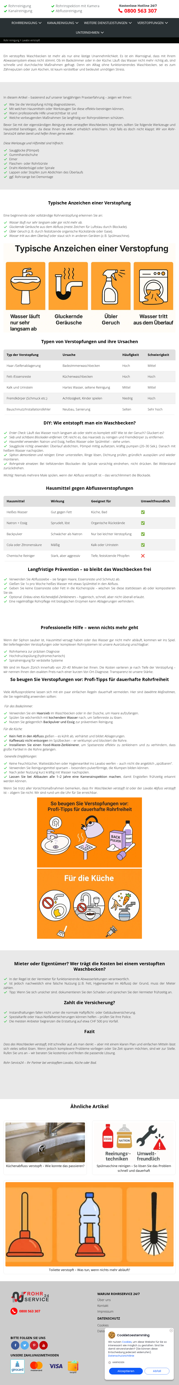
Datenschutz (108, 1318)
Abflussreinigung (69, 10)
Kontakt (102, 1305)
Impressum (105, 1311)
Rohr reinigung (11, 40)
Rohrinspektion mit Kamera (77, 6)
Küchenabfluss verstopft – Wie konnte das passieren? (45, 1166)
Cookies (103, 1325)
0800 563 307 (140, 10)
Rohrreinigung (19, 6)
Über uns (104, 1300)
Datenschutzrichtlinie (121, 1355)
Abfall (157, 1371)
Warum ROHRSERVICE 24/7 (118, 1294)
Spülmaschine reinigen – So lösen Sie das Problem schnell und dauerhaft (134, 1168)
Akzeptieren (125, 1371)
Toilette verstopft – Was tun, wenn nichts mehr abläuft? (89, 1270)
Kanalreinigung (20, 10)
